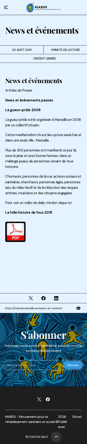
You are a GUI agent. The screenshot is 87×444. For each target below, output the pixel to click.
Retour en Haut (37, 437)
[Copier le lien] (78, 308)
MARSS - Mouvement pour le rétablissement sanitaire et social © (31, 419)
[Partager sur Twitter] (31, 298)
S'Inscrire (73, 365)
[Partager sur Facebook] (43, 298)
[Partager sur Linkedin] (56, 298)
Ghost (77, 416)
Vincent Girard (44, 58)
